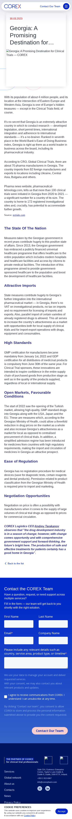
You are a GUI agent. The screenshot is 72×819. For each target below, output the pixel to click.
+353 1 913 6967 (44, 778)
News (7, 795)
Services (9, 771)
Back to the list (16, 563)
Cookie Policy (29, 815)
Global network (12, 777)
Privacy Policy (12, 802)
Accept (61, 811)
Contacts (9, 789)
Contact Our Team (50, 6)
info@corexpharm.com (47, 782)
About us (9, 783)
